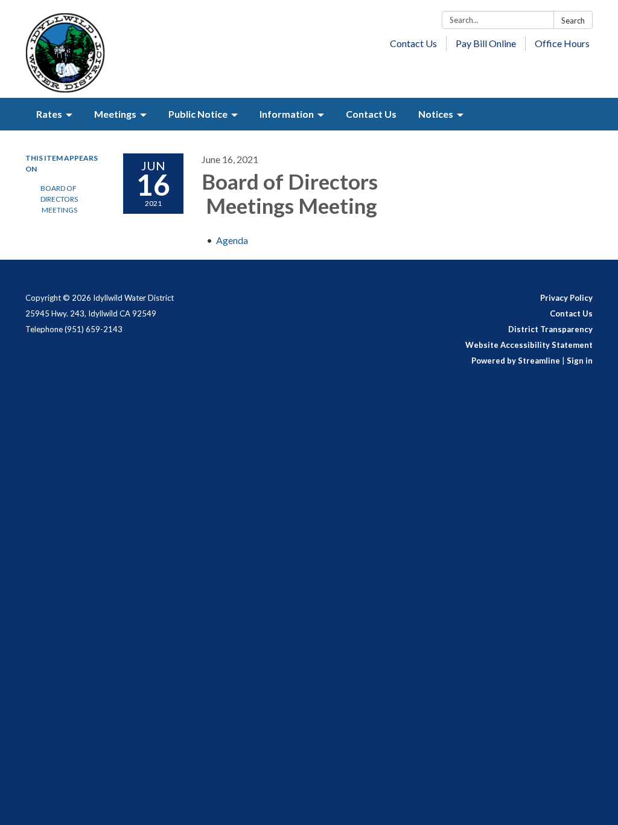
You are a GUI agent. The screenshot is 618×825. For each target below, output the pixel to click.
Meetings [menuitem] (115, 114)
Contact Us (413, 43)
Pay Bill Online (486, 43)
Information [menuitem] (287, 114)
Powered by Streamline (515, 360)
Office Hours (562, 43)
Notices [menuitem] (435, 114)
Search (573, 20)
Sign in (580, 360)
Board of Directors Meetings (59, 199)
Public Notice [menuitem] (198, 114)
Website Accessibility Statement (529, 345)
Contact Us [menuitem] (371, 114)
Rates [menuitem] (49, 114)
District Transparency (550, 329)
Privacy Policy (566, 298)
